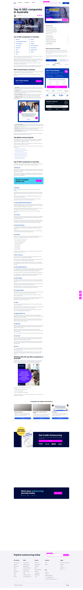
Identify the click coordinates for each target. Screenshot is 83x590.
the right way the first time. (31, 299)
